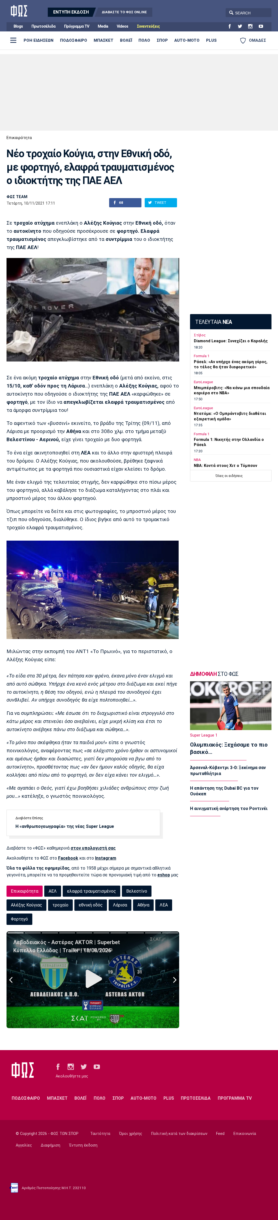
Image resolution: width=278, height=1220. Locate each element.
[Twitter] (242, 26)
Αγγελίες (24, 1145)
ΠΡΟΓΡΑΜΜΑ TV (235, 1098)
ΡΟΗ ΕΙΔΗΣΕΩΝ (38, 40)
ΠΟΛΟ (144, 40)
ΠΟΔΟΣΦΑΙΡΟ (73, 40)
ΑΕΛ (53, 891)
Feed (220, 1133)
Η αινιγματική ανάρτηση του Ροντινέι (229, 808)
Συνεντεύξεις (148, 26)
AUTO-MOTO (187, 40)
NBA (197, 460)
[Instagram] (252, 26)
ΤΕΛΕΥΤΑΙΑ (213, 322)
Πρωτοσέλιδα (43, 26)
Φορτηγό (19, 919)
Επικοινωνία (244, 1133)
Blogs (18, 26)
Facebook (68, 858)
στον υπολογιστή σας (93, 848)
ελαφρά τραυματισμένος (91, 891)
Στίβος (200, 335)
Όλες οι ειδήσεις (229, 476)
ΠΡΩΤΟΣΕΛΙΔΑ (196, 1098)
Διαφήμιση (50, 1145)
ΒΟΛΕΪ (126, 40)
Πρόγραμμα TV (76, 26)
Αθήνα (143, 905)
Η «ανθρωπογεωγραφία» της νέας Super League (64, 826)
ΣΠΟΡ (162, 40)
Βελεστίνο (136, 891)
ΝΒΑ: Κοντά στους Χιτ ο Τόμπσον (225, 465)
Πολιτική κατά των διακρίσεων (179, 1133)
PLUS (211, 40)
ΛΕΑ (164, 905)
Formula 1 (201, 356)
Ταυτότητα (100, 1133)
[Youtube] (263, 26)
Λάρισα (120, 905)
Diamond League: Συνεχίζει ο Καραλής (231, 341)
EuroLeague (203, 382)
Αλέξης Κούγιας (26, 905)
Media (103, 26)
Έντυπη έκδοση (83, 1145)
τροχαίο (60, 905)
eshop (163, 874)
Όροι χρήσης (130, 1133)
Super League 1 (203, 735)
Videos (122, 26)
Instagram (105, 858)
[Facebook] (232, 26)
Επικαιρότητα (19, 137)
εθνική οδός (91, 905)
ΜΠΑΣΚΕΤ (103, 40)
